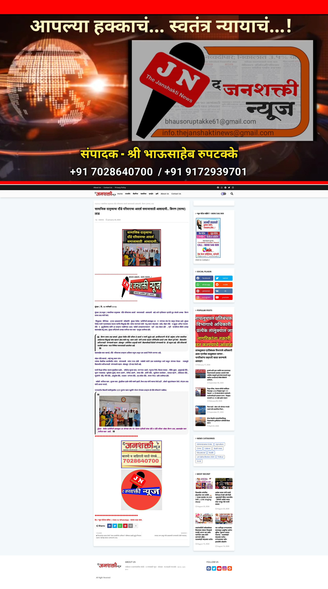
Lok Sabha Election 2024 (205, 457)
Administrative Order (204, 444)
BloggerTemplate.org (145, 584)
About (205, 584)
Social (199, 461)
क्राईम (151, 193)
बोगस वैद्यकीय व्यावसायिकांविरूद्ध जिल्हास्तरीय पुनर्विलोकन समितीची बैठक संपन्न (218, 420)
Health (211, 453)
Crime (199, 448)
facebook (206, 278)
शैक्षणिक (135, 193)
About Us (97, 187)
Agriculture (220, 444)
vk (225, 291)
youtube (225, 297)
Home (120, 193)
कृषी (157, 193)
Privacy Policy (120, 187)
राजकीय (127, 193)
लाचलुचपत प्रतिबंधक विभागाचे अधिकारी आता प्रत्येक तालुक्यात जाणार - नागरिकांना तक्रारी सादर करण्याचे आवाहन (213, 356)
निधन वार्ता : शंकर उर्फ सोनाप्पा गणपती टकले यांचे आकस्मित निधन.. (218, 408)
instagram (206, 297)
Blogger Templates (114, 584)
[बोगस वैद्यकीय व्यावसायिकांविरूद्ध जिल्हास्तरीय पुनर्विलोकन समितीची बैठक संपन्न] (200, 421)
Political (220, 457)
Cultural (207, 448)
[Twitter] (114, 526)
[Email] (130, 526)
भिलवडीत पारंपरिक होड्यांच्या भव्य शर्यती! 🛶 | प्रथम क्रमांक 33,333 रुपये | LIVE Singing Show (203, 497)
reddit (225, 284)
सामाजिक (143, 193)
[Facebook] (109, 526)
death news (218, 448)
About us (165, 193)
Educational (201, 453)
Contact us (108, 187)
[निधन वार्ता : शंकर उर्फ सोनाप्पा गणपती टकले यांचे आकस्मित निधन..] (200, 410)
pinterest (206, 291)
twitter (225, 278)
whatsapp (206, 284)
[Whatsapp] (120, 526)
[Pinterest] (125, 526)
